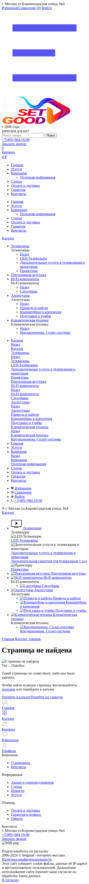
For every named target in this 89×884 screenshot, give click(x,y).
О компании (20, 763)
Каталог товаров (28, 639)
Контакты (18, 194)
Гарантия (18, 190)
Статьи (16, 181)
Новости (17, 791)
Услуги (16, 169)
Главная (17, 165)
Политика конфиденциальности (27, 859)
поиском (8, 689)
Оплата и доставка (25, 186)
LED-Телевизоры (24, 540)
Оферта (17, 819)
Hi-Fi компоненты (25, 394)
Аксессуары (20, 410)
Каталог (8, 238)
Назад (24, 254)
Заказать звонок (14, 144)
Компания (19, 173)
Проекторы (20, 569)
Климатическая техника (29, 435)
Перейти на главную (47, 697)
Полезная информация (37, 177)
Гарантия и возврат (26, 814)
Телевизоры (20, 361)
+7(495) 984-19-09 (15, 140)
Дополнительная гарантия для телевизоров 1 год (49, 561)
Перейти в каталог (16, 697)
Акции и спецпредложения (32, 782)
